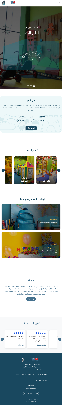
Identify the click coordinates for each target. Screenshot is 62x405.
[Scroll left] (3, 170)
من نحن (38, 375)
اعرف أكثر (31, 128)
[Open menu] (59, 2)
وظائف (17, 375)
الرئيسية (44, 375)
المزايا (33, 375)
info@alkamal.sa (31, 389)
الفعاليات (28, 375)
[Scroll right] (58, 170)
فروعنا (22, 375)
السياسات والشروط (41, 381)
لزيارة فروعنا (31, 299)
